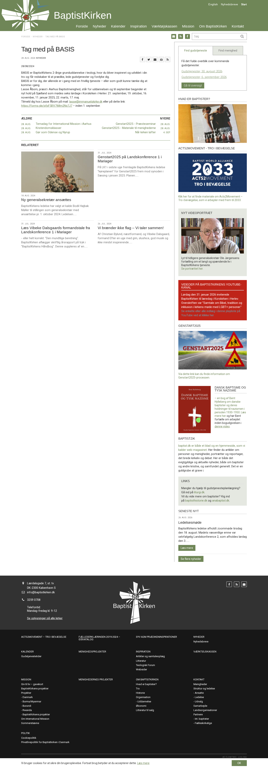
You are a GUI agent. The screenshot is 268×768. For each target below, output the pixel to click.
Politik (25, 733)
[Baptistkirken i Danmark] (25, 15)
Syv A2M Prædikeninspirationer (156, 636)
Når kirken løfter (145, 132)
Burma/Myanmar (32, 701)
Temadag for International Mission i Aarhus (63, 124)
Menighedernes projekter (96, 679)
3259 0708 (33, 600)
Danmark (28, 697)
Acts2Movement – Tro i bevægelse (43, 636)
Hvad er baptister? (194, 99)
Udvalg (199, 701)
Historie (140, 692)
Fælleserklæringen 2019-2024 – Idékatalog (99, 638)
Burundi (27, 705)
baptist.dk (186, 438)
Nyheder (99, 26)
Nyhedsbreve (229, 4)
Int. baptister (202, 718)
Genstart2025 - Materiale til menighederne (129, 128)
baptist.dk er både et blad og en (198, 445)
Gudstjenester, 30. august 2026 (201, 71)
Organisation (143, 697)
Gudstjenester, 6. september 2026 (204, 77)
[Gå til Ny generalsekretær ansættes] (57, 172)
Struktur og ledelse (204, 688)
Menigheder (200, 684)
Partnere (198, 714)
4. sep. (166, 132)
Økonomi (141, 705)
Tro (138, 688)
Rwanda (27, 710)
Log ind (242, 757)
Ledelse (199, 697)
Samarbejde (200, 705)
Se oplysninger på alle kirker (45, 618)
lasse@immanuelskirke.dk (85, 101)
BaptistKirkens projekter (34, 688)
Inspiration (138, 26)
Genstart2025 (189, 325)
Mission (188, 26)
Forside (82, 26)
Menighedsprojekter (92, 651)
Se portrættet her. (192, 268)
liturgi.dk (199, 492)
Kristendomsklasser (48, 128)
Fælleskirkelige (203, 723)
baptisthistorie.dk (196, 500)
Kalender (118, 26)
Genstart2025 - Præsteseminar (136, 124)
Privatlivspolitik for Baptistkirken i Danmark (45, 742)
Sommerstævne (30, 723)
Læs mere (187, 547)
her (224, 415)
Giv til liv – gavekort (32, 684)
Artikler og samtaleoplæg (150, 656)
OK (239, 763)
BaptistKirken (83, 15)
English (213, 4)
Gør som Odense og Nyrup (53, 132)
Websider (141, 669)
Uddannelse (144, 701)
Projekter (26, 692)
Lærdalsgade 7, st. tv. (40, 583)
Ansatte (199, 692)
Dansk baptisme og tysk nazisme (230, 389)
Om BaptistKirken (213, 26)
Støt (244, 4)
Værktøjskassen (164, 26)
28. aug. (26, 124)
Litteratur (141, 660)
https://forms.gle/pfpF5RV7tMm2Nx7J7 (46, 105)
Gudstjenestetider (31, 656)
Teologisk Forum (145, 665)
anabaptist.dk (220, 500)
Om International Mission (35, 718)
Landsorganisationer (205, 710)
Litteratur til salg (145, 710)
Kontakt (238, 26)
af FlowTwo (229, 757)
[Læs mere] (167, 59)
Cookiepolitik (28, 737)
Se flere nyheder (191, 558)
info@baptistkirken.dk (41, 592)
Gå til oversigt (193, 85)
